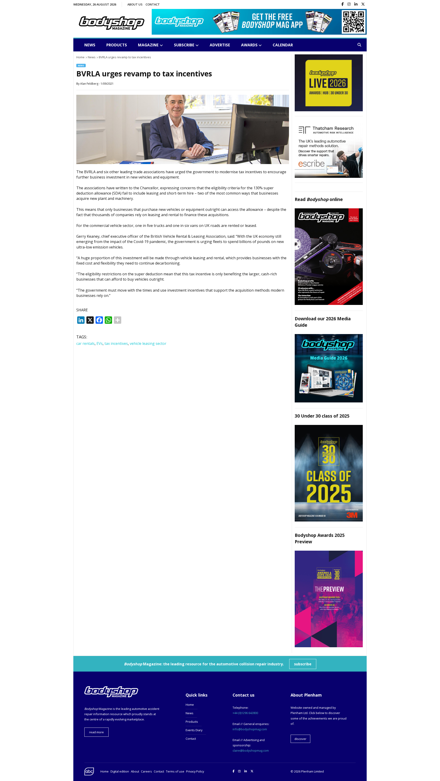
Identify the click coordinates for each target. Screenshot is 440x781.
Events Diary (194, 730)
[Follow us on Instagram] (349, 4)
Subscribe (184, 44)
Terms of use (175, 771)
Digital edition (119, 771)
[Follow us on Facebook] (343, 4)
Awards (249, 44)
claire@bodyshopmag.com (251, 750)
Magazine (148, 44)
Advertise (220, 44)
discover (300, 739)
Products (116, 44)
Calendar (283, 44)
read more (96, 732)
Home (190, 705)
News (89, 44)
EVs (99, 343)
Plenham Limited (312, 771)
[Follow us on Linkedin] (355, 4)
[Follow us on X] (363, 4)
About (135, 771)
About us (135, 4)
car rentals (85, 343)
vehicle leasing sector (148, 343)
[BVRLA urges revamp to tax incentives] (182, 162)
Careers (146, 771)
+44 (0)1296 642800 (245, 713)
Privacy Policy (195, 771)
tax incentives (116, 343)
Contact (153, 4)
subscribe (302, 664)
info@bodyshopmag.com (250, 729)
